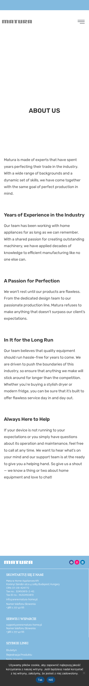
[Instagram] (77, 562)
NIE (51, 679)
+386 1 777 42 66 (15, 607)
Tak (40, 679)
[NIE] (84, 673)
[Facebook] (71, 562)
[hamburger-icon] (80, 22)
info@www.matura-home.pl (21, 599)
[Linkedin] (82, 562)
